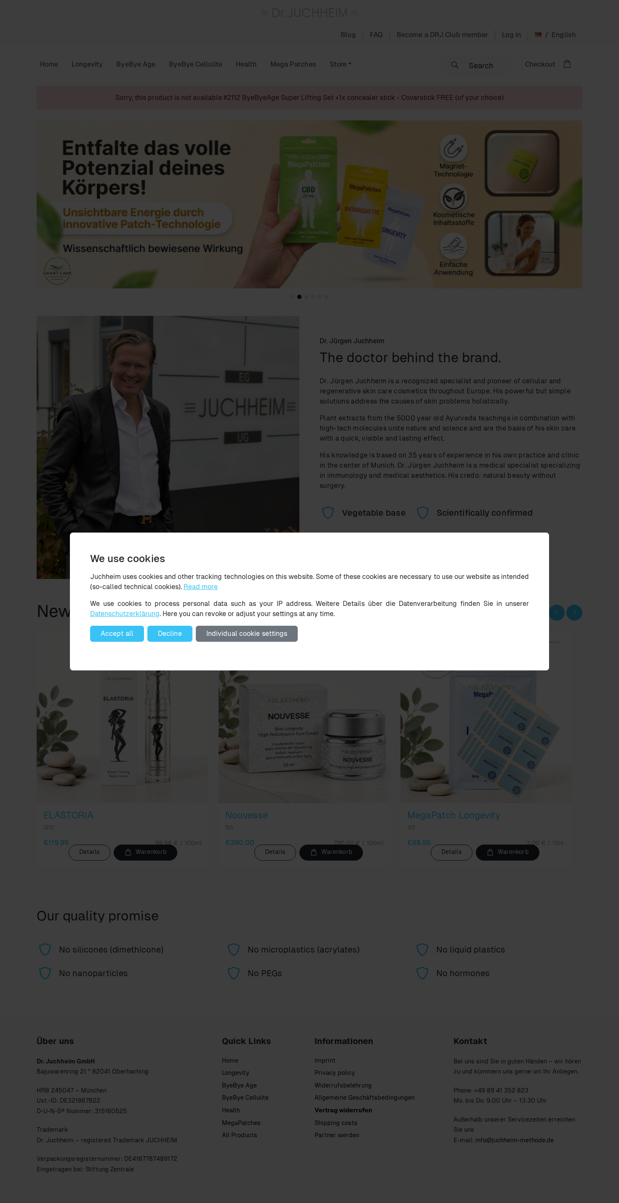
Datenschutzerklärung (125, 614)
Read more (201, 587)
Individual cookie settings (247, 634)
